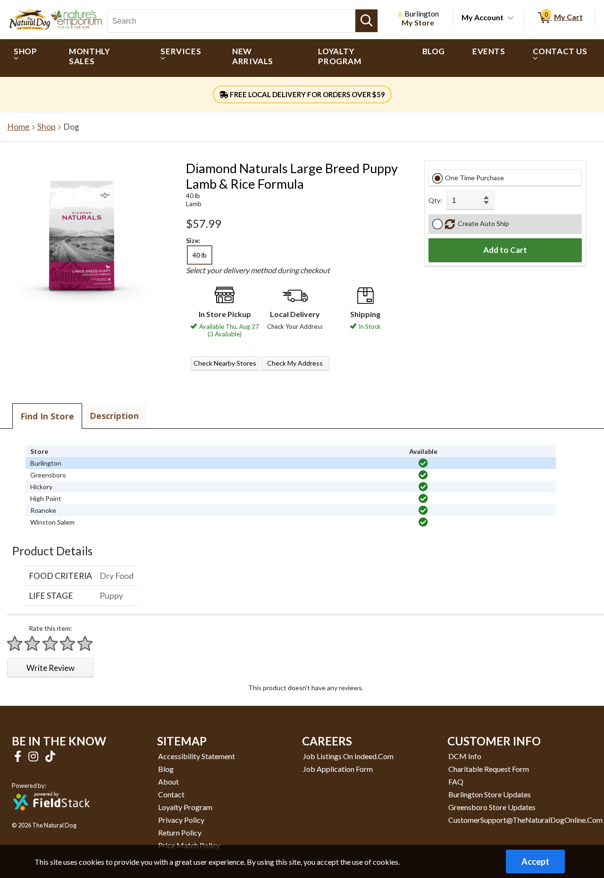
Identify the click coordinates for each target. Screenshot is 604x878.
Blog (166, 768)
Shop (46, 127)
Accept (535, 861)
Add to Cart (505, 250)
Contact (171, 794)
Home (18, 127)
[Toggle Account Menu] (510, 18)
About (168, 781)
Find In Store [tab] (47, 416)
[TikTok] (50, 756)
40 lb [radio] (200, 255)
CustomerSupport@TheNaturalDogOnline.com (525, 819)
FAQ (455, 781)
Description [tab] (114, 415)
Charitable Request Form (488, 768)
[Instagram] (34, 756)
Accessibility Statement (196, 756)
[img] (423, 463)
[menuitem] (27, 58)
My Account (482, 17)
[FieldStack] (51, 816)
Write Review (50, 668)
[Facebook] (19, 756)
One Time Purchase (474, 178)
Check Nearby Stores (224, 363)
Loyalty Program (185, 807)
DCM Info (464, 756)
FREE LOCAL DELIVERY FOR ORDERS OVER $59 (306, 94)
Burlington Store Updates (489, 794)
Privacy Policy (181, 819)
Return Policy (179, 832)
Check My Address (295, 363)
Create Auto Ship (482, 223)
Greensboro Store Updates (492, 807)
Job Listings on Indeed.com (348, 756)
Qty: (435, 200)
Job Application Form (338, 768)
